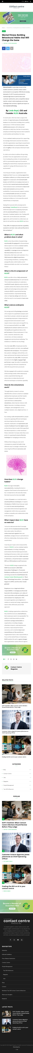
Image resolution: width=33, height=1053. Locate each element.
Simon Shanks (6, 891)
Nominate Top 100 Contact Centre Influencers (14, 990)
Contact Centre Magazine (10, 43)
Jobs (4, 777)
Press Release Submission (8, 958)
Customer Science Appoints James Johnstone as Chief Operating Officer (15, 732)
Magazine (5, 781)
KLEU (16, 113)
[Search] (30, 1)
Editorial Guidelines (7, 954)
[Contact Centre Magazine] (16, 7)
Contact (4, 986)
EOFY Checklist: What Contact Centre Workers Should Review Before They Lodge (14, 706)
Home (3, 27)
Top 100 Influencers (8, 789)
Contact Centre (7, 773)
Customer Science (7, 861)
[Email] (13, 659)
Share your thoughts (7, 994)
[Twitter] (8, 48)
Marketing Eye (16, 1047)
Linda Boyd (14, 110)
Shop (3, 982)
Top (17, 1049)
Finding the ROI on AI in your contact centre (14, 757)
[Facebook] (4, 48)
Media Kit (4, 998)
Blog (4, 31)
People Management (8, 785)
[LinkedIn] (16, 659)
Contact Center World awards (13, 577)
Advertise (4, 950)
